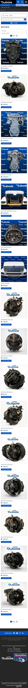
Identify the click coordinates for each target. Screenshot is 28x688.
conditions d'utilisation (13, 683)
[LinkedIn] (22, 633)
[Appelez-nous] (22, 2)
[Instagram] (20, 633)
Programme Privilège (5, 5)
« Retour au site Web (5, 7)
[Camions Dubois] (8, 2)
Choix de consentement (22, 683)
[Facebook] (14, 633)
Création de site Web (10, 685)
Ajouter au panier (6, 70)
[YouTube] (17, 633)
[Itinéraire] (18, 2)
